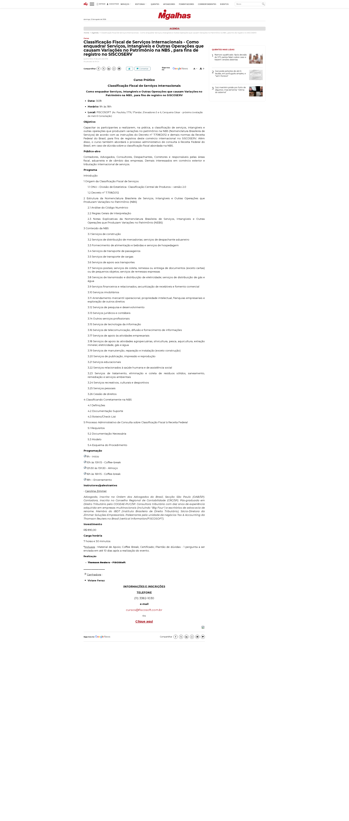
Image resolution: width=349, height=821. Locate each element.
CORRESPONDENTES (207, 4)
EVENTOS (224, 4)
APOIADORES (169, 4)
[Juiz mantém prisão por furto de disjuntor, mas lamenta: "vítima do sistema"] (255, 92)
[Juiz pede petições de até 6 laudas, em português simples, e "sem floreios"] (255, 76)
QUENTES (155, 4)
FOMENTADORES (186, 4)
